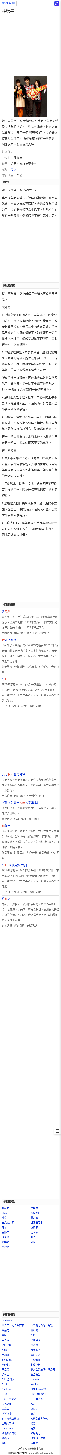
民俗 (13, 169)
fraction (34, 1384)
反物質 (34, 1330)
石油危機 (7, 1359)
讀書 (33, 1423)
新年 (33, 1237)
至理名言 (7, 1364)
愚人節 (34, 1217)
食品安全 (35, 1374)
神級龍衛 (35, 1359)
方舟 (33, 1404)
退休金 (5, 1374)
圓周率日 (35, 1212)
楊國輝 (34, 1408)
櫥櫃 (4, 1350)
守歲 (4, 1212)
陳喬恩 (34, 1443)
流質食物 (7, 1413)
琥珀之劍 (35, 1354)
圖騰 (4, 1335)
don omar (7, 1320)
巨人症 (5, 1340)
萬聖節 (34, 1207)
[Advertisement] (30, 45)
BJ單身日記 (8, 1379)
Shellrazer (7, 1389)
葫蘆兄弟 (35, 1364)
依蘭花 (5, 1330)
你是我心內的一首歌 (42, 1325)
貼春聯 (5, 1237)
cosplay (35, 1379)
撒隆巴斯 (7, 1345)
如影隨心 (35, 1433)
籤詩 (4, 1443)
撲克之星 (7, 1404)
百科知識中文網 (35, 1448)
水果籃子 (35, 1350)
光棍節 (5, 1242)
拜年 (4, 1227)
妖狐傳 (5, 1438)
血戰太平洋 (8, 1423)
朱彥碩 (5, 1408)
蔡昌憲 (5, 1369)
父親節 (5, 1247)
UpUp (5, 1394)
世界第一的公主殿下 (13, 1325)
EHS (4, 1384)
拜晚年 (34, 1242)
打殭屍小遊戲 (38, 1438)
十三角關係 (37, 1399)
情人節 (34, 1232)
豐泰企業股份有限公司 (43, 1369)
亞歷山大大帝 (9, 1399)
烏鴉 (33, 1428)
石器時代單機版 (10, 1418)
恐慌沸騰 (35, 1340)
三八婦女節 (8, 1222)
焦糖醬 (5, 1354)
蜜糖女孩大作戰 (39, 1418)
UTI (32, 1320)
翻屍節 (5, 1207)
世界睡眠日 (37, 1222)
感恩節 (34, 1227)
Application (7, 1428)
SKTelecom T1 (38, 1389)
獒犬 (33, 1413)
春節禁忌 (7, 1232)
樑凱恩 (34, 1345)
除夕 (4, 1217)
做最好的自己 (9, 1433)
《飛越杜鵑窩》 (39, 1394)
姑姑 (33, 1335)
